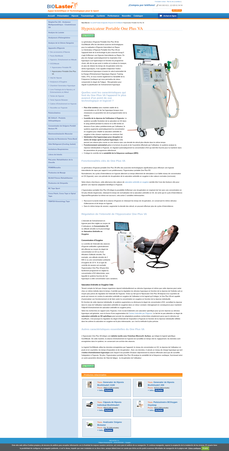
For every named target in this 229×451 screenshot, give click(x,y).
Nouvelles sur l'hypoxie (58, 108)
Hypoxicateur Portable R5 (61, 67)
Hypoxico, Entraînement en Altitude (63, 60)
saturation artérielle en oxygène (137, 182)
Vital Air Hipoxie (56, 78)
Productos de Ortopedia (58, 183)
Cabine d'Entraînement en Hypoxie (63, 104)
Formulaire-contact (160, 1)
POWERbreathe (54, 167)
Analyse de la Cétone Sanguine (61, 43)
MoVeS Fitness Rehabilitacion (60, 178)
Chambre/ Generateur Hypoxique (62, 86)
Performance (113, 16)
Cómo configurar (194, 448)
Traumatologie (87, 16)
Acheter (108, 390)
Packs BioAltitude (56, 56)
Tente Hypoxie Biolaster (59, 100)
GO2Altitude (118, 22)
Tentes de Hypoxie (57, 96)
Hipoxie (74, 16)
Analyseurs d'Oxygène (58, 82)
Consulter (90, 36)
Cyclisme (101, 16)
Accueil (51, 16)
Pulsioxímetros (54, 113)
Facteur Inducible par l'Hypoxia (140, 313)
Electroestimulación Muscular (60, 134)
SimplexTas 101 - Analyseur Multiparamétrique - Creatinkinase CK (62, 24)
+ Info (100, 390)
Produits (98, 22)
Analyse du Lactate (56, 32)
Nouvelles (126, 16)
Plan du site (170, 1)
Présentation (63, 16)
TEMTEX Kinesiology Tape (59, 201)
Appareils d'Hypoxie (108, 22)
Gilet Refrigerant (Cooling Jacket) (62, 144)
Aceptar (205, 448)
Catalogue (138, 16)
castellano (178, 1)
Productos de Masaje (56, 173)
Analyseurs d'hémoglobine (59, 38)
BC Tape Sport (54, 188)
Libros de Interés (55, 154)
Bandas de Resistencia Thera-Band (62, 139)
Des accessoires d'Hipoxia (60, 52)
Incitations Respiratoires (58, 149)
